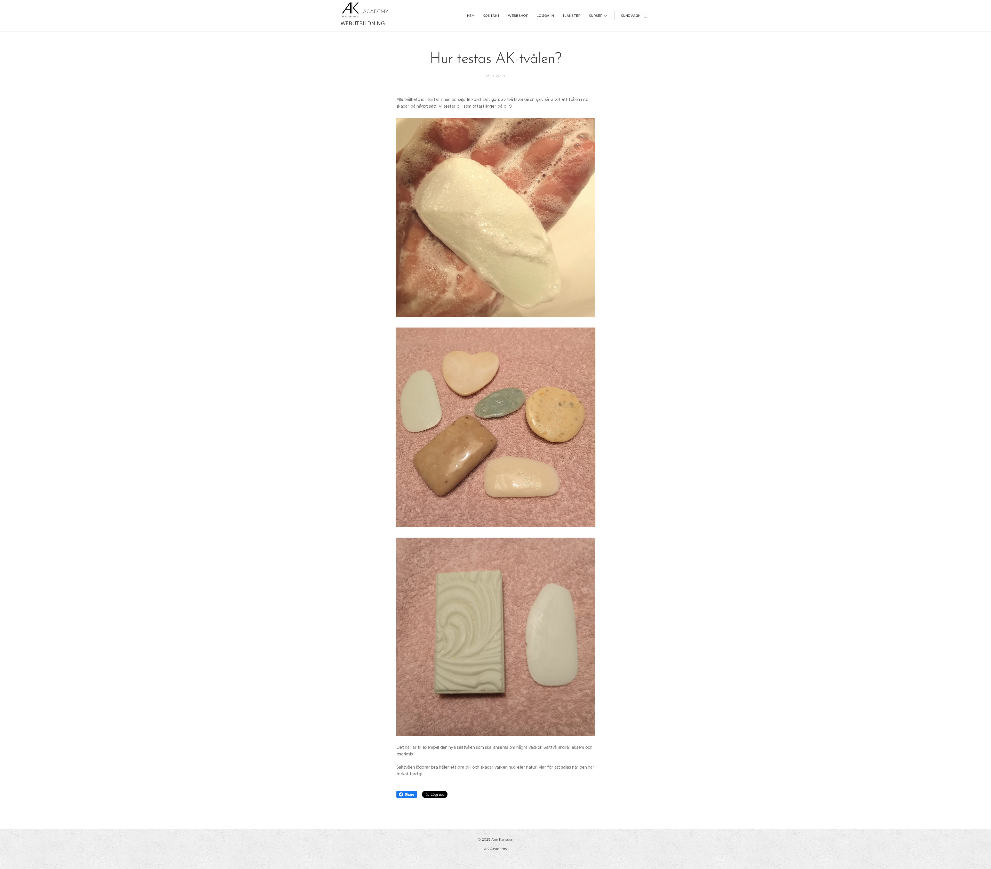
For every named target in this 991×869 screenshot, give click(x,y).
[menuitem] (472, 15)
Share (409, 794)
